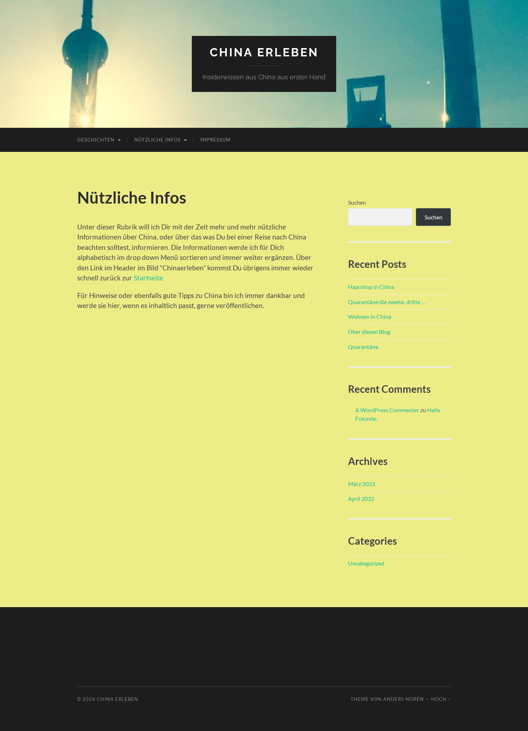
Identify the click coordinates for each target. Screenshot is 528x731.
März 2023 (361, 483)
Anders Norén (403, 699)
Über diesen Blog (369, 331)
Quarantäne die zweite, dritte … (387, 301)
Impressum (215, 140)
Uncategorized (366, 563)
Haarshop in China (371, 286)
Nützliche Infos (157, 140)
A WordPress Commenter (387, 409)
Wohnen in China (369, 316)
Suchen (357, 202)
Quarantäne (363, 346)
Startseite (148, 278)
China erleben (264, 52)
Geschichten (96, 140)
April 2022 (361, 498)
